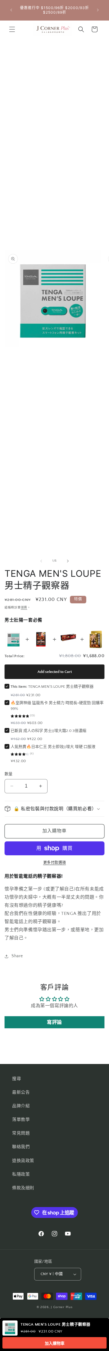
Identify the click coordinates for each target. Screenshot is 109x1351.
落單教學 (21, 1119)
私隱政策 (21, 1174)
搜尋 (16, 1078)
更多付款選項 (54, 863)
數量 (9, 774)
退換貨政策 (23, 1160)
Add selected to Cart (55, 672)
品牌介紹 (21, 1106)
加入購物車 (54, 1343)
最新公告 (21, 1092)
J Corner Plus (61, 1307)
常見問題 (21, 1133)
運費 (24, 607)
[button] (12, 29)
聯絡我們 (21, 1146)
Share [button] (17, 956)
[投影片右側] (67, 561)
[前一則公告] (11, 10)
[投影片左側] (41, 561)
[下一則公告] (97, 10)
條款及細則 (23, 1188)
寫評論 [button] (54, 1022)
